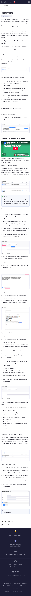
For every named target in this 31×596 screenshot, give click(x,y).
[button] (15, 2)
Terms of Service (16, 583)
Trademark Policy (7, 585)
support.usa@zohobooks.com (15, 566)
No (9, 524)
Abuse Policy (15, 588)
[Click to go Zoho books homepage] (4, 2)
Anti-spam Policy (7, 583)
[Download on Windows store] (18, 572)
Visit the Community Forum (15, 535)
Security (10, 581)
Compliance (16, 581)
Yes (4, 524)
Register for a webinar (15, 545)
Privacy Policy (24, 583)
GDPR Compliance (24, 585)
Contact (5, 581)
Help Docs (9, 2)
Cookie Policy (15, 585)
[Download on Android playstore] (13, 572)
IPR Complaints (24, 581)
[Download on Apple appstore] (15, 572)
